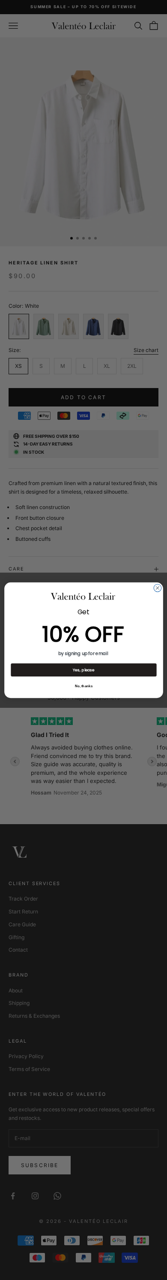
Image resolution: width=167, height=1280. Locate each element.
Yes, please (84, 669)
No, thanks (83, 686)
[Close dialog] (157, 587)
